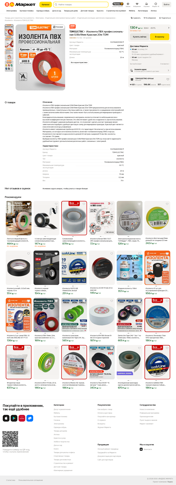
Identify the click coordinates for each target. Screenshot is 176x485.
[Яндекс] (170, 482)
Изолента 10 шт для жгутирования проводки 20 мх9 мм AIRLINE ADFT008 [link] (156, 289)
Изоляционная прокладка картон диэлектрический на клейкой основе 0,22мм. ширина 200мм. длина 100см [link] (129, 384)
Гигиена (57, 420)
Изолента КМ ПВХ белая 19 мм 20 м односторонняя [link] (100, 337)
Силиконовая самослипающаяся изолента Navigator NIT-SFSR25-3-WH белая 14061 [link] (73, 240)
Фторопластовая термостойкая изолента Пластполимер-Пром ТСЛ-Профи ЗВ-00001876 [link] (17, 384)
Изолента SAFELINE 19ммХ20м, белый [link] (70, 289)
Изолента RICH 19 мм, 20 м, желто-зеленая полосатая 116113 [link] (45, 384)
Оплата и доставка (105, 413)
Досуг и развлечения (62, 409)
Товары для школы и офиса (64, 452)
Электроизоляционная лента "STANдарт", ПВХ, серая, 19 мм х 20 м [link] (129, 240)
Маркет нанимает (146, 424)
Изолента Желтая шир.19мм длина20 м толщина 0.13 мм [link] (157, 239)
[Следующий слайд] (61, 57)
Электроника (59, 424)
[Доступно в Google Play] (14, 421)
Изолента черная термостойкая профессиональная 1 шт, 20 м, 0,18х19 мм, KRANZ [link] (46, 289)
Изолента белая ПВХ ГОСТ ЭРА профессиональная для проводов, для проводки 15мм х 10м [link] (101, 240)
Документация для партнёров (109, 456)
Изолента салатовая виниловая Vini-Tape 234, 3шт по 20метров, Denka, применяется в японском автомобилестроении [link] (73, 337)
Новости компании (147, 409)
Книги (56, 449)
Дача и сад (58, 445)
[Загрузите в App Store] (6, 421)
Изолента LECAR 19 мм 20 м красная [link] (101, 289)
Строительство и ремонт (63, 463)
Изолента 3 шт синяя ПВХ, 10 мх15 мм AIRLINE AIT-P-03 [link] (18, 337)
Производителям (146, 417)
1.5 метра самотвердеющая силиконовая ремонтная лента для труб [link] (45, 240)
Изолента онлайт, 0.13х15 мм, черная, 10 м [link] (18, 289)
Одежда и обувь (60, 427)
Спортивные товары (62, 456)
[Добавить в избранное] (28, 204)
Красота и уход (59, 438)
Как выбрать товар (105, 409)
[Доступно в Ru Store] (29, 421)
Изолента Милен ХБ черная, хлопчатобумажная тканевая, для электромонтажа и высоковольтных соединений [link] (73, 384)
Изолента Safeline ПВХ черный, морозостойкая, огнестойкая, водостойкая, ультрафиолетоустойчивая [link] (156, 384)
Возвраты (101, 424)
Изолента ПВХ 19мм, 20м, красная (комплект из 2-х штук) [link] (45, 337)
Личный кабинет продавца (108, 449)
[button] (72, 26)
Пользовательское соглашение (30, 480)
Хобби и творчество (62, 442)
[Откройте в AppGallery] (22, 421)
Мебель (57, 413)
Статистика (10, 480)
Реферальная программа (149, 413)
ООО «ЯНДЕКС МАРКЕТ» (163, 479)
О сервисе (102, 420)
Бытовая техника (60, 417)
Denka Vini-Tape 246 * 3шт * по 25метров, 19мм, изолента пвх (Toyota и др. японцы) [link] (129, 337)
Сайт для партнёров (105, 460)
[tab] (11, 11)
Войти (166, 4)
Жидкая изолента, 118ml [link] (127, 288)
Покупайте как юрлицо (106, 417)
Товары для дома (60, 431)
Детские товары (60, 467)
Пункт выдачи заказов (148, 420)
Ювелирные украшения (63, 470)
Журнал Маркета (104, 427)
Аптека (56, 434)
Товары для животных (62, 460)
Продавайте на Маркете (107, 453)
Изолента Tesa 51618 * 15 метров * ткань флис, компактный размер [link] (99, 384)
